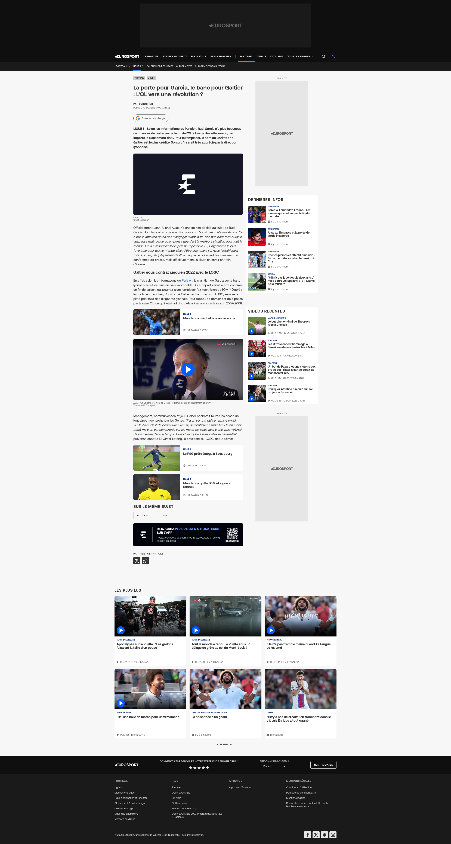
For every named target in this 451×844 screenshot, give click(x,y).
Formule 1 (177, 787)
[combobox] (274, 766)
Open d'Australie (181, 792)
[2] (195, 768)
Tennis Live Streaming (184, 808)
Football (139, 78)
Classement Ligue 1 (125, 792)
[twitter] (316, 834)
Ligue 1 (151, 78)
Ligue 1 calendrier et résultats (131, 798)
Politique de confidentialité (301, 792)
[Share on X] (136, 560)
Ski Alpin (176, 798)
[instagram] (332, 834)
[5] (207, 768)
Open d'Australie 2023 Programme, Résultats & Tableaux (197, 815)
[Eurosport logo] (127, 56)
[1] (191, 768)
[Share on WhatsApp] (145, 560)
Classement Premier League (130, 803)
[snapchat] (324, 834)
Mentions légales (295, 798)
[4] (203, 768)
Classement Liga (124, 808)
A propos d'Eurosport (241, 787)
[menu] (323, 56)
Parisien (187, 280)
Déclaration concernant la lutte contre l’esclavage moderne (307, 805)
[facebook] (307, 834)
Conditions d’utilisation (299, 787)
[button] (188, 369)
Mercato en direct (125, 819)
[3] (199, 768)
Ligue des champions (126, 813)
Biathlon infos (179, 803)
